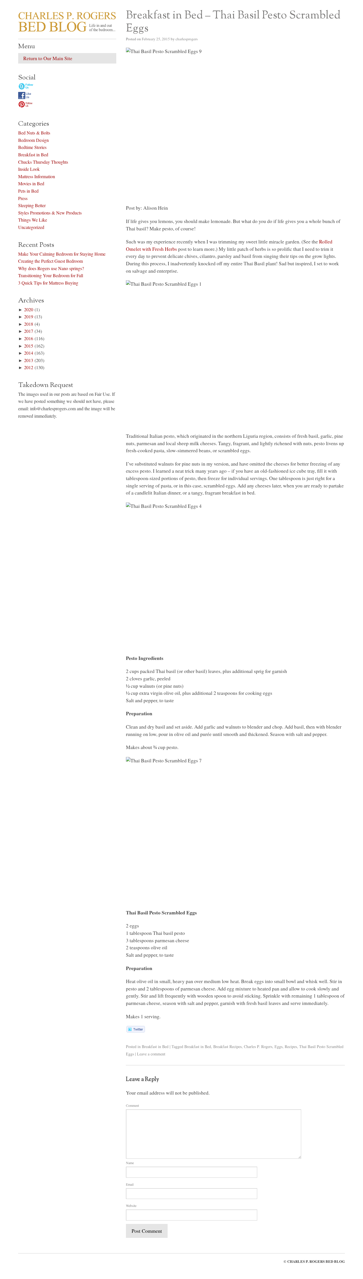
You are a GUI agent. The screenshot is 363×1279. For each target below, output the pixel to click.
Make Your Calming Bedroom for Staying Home (61, 254)
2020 (28, 309)
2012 (28, 367)
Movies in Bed (31, 183)
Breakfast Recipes (227, 1046)
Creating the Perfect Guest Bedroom (50, 261)
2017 (28, 331)
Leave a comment (151, 1054)
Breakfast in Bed (155, 1046)
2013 (28, 360)
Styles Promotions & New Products (50, 213)
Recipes (291, 1046)
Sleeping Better (32, 205)
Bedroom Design (33, 140)
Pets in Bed (28, 191)
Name (130, 1162)
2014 (28, 353)
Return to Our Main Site (47, 58)
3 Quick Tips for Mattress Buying (48, 283)
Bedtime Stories (32, 147)
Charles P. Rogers (258, 1046)
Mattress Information (36, 176)
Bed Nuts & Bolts (34, 133)
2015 (28, 346)
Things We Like (32, 220)
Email (130, 1184)
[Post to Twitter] (135, 1030)
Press (23, 198)
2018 (28, 324)
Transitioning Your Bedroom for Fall (50, 275)
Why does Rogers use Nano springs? (51, 268)
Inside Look (29, 169)
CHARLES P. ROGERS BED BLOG (316, 1261)
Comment (132, 1105)
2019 (28, 316)
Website (131, 1205)
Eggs (278, 1046)
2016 (28, 338)
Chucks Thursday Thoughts (43, 162)
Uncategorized (31, 227)
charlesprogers (187, 38)
